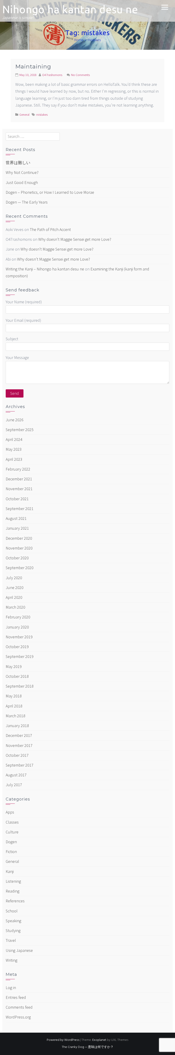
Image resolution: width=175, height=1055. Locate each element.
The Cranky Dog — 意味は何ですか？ (87, 1047)
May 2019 (14, 666)
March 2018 (15, 715)
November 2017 (19, 745)
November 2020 (19, 548)
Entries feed (16, 997)
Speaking (13, 920)
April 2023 (14, 459)
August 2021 (16, 518)
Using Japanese (19, 950)
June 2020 (14, 587)
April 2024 (14, 439)
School (12, 911)
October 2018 (17, 676)
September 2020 (19, 567)
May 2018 (14, 696)
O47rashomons (52, 75)
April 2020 (14, 597)
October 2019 (17, 646)
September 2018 (19, 686)
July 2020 (14, 577)
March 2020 (15, 607)
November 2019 (19, 636)
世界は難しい (18, 162)
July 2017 (14, 784)
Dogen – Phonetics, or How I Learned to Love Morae (50, 192)
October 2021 (17, 498)
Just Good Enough (22, 182)
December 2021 (19, 479)
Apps (10, 812)
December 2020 (19, 538)
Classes (12, 822)
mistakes (42, 115)
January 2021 (17, 528)
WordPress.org (18, 1017)
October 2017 (17, 755)
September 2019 (19, 656)
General (24, 115)
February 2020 (18, 617)
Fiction (11, 851)
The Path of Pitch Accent (50, 229)
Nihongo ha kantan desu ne (70, 9)
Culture (12, 832)
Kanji (10, 871)
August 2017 (16, 775)
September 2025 (19, 429)
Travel (11, 940)
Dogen (11, 841)
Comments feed (19, 1007)
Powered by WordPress (63, 1040)
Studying (13, 930)
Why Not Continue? (22, 172)
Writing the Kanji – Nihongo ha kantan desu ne (45, 269)
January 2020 (17, 627)
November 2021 (19, 488)
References (15, 900)
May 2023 (14, 449)
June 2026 (14, 419)
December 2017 (19, 735)
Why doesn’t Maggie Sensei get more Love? (74, 239)
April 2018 (14, 706)
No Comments (80, 75)
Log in (11, 987)
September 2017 (19, 765)
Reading (12, 891)
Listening (13, 881)
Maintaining (33, 66)
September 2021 (19, 508)
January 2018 (17, 725)
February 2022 (18, 469)
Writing (11, 960)
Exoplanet (99, 1040)
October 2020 (17, 557)
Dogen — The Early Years (27, 202)
